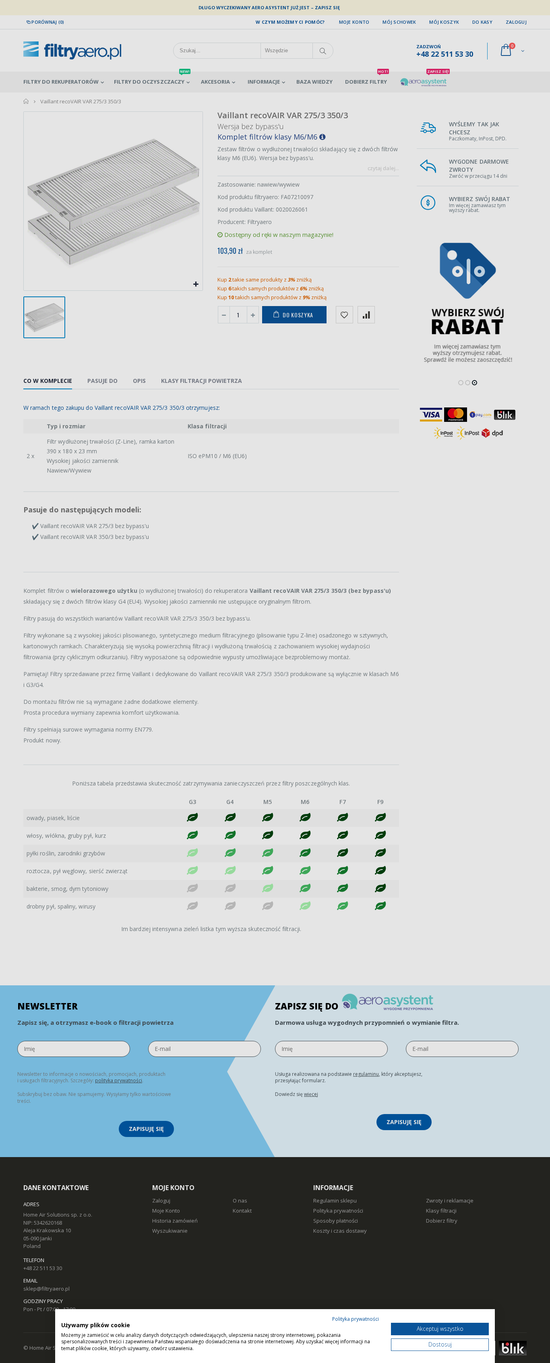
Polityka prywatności (355, 1319)
